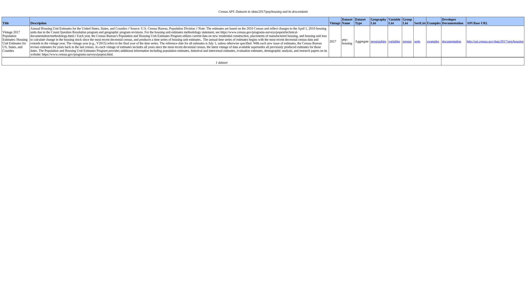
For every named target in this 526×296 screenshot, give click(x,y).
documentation (451, 41)
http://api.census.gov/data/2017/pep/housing (495, 41)
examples (433, 41)
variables (394, 41)
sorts (417, 41)
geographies (378, 41)
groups (407, 41)
